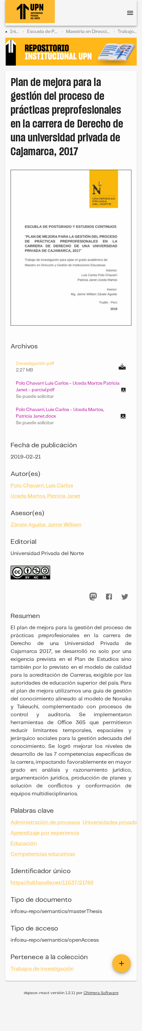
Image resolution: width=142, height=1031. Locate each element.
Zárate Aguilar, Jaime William (46, 524)
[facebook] (109, 596)
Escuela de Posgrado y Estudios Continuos (43, 31)
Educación (24, 843)
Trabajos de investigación (127, 31)
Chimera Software (101, 993)
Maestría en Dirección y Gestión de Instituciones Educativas (88, 31)
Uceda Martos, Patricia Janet (45, 496)
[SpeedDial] (121, 963)
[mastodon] (93, 596)
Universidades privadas (111, 822)
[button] (71, 390)
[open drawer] (130, 12)
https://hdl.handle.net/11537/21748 (52, 882)
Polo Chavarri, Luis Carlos (42, 485)
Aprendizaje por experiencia (45, 833)
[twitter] (124, 596)
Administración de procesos (45, 822)
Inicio (15, 31)
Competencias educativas (43, 854)
